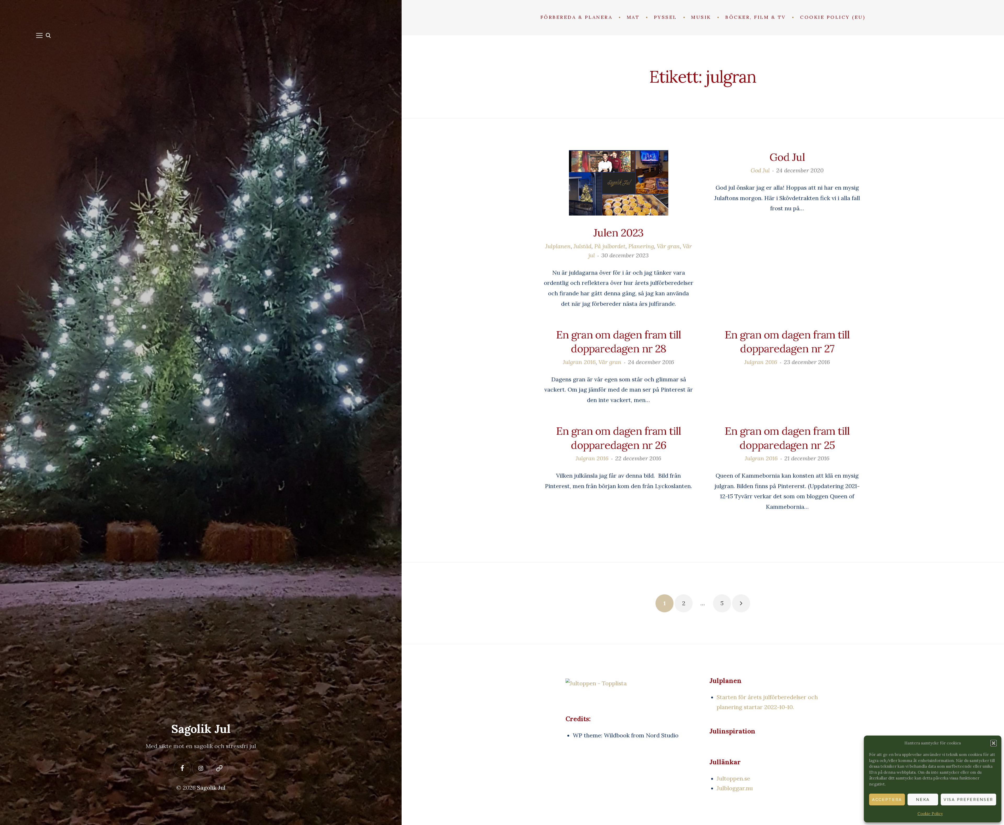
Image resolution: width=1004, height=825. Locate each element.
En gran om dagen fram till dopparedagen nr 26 (618, 437)
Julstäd (582, 246)
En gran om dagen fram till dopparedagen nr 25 (787, 437)
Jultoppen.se (733, 778)
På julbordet (609, 246)
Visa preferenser (968, 799)
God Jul (787, 157)
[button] (993, 743)
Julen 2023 (618, 232)
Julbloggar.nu (735, 788)
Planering (641, 246)
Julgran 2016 (579, 362)
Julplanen (558, 246)
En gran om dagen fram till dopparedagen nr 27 (787, 341)
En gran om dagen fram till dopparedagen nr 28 (618, 341)
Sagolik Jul (201, 728)
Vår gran (668, 246)
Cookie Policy (930, 813)
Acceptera (887, 799)
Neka (923, 799)
